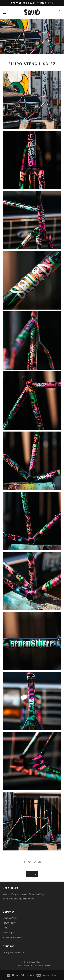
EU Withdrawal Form (12, 937)
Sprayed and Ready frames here (32, 3)
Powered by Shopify (42, 966)
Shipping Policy (10, 918)
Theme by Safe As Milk (23, 966)
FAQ (5, 927)
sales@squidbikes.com (22, 898)
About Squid (9, 932)
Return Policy (9, 923)
